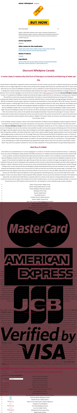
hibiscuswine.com (48, 93)
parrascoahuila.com (30, 312)
